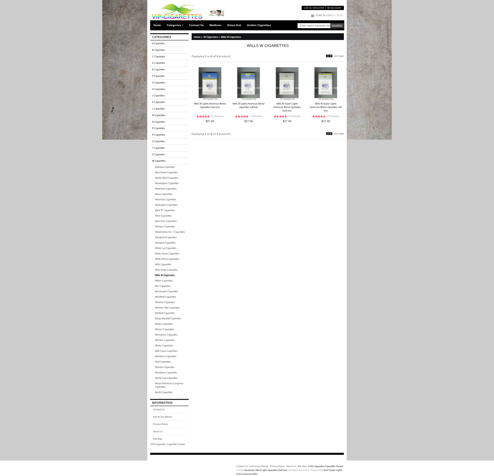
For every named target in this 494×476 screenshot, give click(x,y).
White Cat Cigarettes (166, 248)
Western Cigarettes (165, 226)
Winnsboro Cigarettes (166, 334)
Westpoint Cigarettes (166, 237)
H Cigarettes (158, 89)
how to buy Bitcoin (162, 417)
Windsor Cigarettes (165, 302)
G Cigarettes (158, 82)
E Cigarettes (158, 69)
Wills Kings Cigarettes (166, 270)
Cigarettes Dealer (176, 444)
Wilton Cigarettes (164, 280)
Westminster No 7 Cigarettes (170, 232)
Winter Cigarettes (164, 345)
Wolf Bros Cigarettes (165, 356)
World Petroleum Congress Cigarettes (169, 385)
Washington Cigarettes (167, 183)
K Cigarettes (158, 102)
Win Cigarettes (162, 286)
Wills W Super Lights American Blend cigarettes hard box (287, 107)
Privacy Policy (160, 424)
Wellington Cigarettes (166, 205)
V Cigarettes (158, 154)
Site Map (157, 439)
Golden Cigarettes (259, 25)
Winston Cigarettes (165, 340)
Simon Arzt (234, 25)
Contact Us (196, 25)
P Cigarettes (158, 128)
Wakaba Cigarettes (165, 167)
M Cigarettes (158, 115)
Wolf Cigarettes (163, 361)
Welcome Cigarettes (165, 199)
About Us (158, 431)
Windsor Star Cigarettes (167, 307)
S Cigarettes (158, 141)
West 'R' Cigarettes (165, 210)
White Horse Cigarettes (167, 253)
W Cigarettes (212, 37)
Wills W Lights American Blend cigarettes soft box (248, 105)
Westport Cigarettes (165, 242)
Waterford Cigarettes (166, 188)
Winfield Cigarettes (165, 313)
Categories (174, 25)
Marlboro (215, 25)
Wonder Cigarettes (165, 367)
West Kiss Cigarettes (166, 221)
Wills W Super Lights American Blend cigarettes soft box (326, 107)
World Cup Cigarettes (166, 378)
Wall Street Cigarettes (166, 172)
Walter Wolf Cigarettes (166, 178)
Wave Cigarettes (163, 194)
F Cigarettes (158, 76)
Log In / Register (314, 8)
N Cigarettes (158, 122)
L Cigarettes (158, 108)
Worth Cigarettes (164, 392)
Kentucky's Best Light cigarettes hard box (265, 470)
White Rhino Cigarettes (167, 259)
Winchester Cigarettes (166, 291)
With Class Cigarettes (166, 351)
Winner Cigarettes (164, 329)
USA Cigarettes (158, 444)
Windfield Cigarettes (165, 297)
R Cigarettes (158, 134)
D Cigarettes (158, 63)
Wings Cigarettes (164, 324)
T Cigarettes (158, 148)
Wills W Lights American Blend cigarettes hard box (210, 105)
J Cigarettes (158, 95)
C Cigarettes (158, 56)
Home (157, 25)
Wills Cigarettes (163, 264)
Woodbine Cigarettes (166, 372)
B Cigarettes (158, 50)
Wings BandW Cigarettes (168, 318)
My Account (334, 8)
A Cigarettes (158, 43)
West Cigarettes (163, 215)
